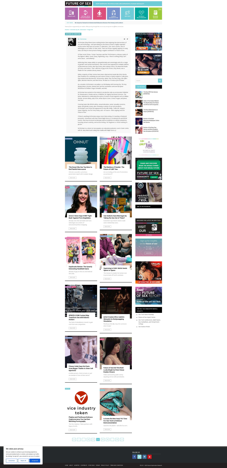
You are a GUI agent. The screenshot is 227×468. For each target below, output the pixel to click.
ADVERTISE (76, 465)
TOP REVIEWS (141, 87)
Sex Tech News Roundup (146, 314)
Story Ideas (91, 465)
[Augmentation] (113, 13)
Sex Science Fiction (144, 326)
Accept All (35, 460)
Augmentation (69, 138)
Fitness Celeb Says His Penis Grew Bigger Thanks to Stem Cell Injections (81, 368)
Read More (72, 177)
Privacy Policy (105, 465)
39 (103, 439)
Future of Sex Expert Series (147, 317)
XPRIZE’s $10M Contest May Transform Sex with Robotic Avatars (79, 317)
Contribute (84, 465)
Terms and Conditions (116, 465)
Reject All (23, 460)
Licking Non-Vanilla (98, 130)
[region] (23, 455)
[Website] (124, 39)
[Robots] (99, 13)
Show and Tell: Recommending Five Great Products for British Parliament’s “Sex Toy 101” (101, 23)
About (71, 465)
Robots (67, 187)
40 (107, 439)
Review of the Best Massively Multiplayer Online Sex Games (151, 120)
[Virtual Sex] (85, 13)
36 (88, 439)
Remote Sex (68, 287)
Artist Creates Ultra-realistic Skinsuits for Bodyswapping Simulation (113, 319)
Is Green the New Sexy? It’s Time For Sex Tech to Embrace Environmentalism (115, 421)
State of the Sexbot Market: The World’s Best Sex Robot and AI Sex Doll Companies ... (151, 102)
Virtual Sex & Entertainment (114, 138)
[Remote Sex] (71, 13)
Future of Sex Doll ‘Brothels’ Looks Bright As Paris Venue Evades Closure (113, 370)
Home (67, 29)
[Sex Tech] (127, 13)
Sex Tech (72, 187)
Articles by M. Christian (78, 29)
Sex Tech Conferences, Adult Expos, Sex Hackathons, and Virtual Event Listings (149, 322)
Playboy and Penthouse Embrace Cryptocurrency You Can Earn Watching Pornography (81, 419)
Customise (12, 460)
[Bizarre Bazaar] (155, 13)
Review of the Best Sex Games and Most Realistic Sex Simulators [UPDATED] (150, 129)
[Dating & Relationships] (141, 13)
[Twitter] (127, 39)
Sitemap (98, 465)
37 (93, 439)
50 (117, 439)
